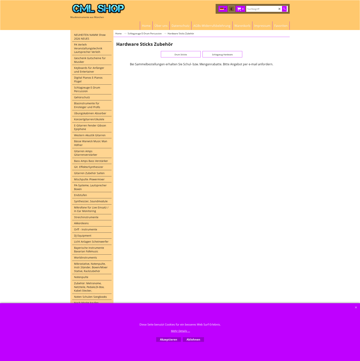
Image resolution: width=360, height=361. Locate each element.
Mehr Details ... (180, 331)
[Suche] (284, 9)
